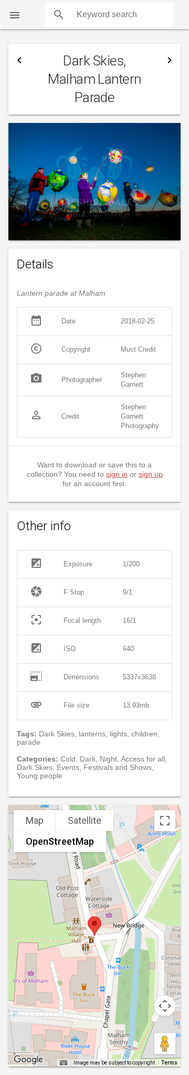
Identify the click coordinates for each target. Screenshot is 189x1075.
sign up (151, 474)
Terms (169, 1063)
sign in (117, 474)
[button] (14, 14)
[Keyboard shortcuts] (63, 1063)
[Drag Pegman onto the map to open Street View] (164, 1043)
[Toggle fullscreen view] (164, 820)
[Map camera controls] (164, 1005)
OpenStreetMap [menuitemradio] (60, 841)
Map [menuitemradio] (35, 820)
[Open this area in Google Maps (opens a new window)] (28, 1060)
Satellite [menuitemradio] (84, 820)
